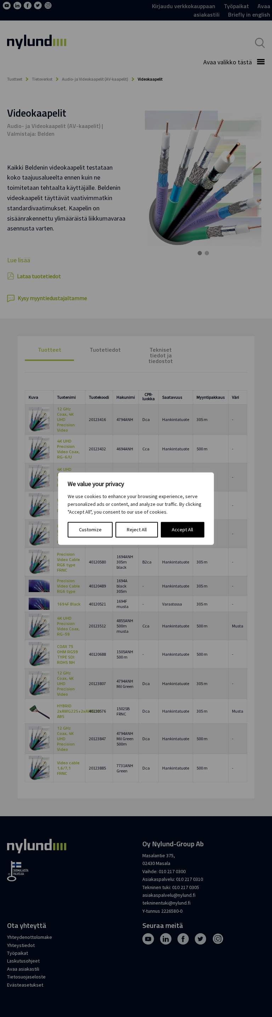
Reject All (137, 529)
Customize (90, 529)
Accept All (182, 529)
